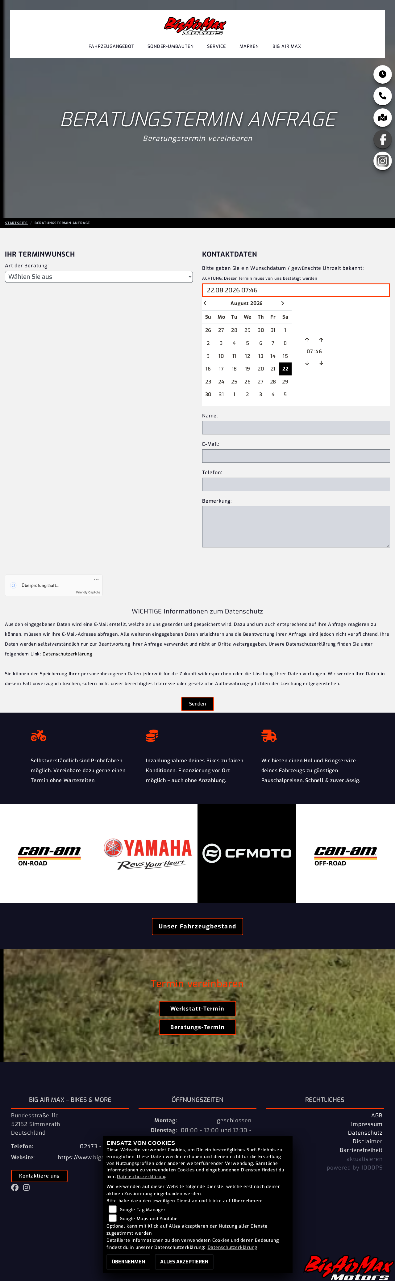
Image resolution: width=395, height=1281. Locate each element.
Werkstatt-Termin (197, 1008)
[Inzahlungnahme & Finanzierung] (197, 734)
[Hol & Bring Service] (312, 734)
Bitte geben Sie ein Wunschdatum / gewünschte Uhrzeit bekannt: (283, 268)
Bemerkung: (217, 501)
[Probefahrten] (82, 734)
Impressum (367, 1124)
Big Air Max (286, 46)
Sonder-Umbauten (170, 46)
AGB (377, 1115)
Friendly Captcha (88, 592)
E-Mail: (210, 444)
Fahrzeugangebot (111, 46)
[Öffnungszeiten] (382, 74)
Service (216, 46)
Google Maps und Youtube (148, 1219)
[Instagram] (382, 161)
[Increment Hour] (307, 340)
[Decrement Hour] (307, 363)
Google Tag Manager (142, 1210)
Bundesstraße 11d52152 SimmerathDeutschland (35, 1124)
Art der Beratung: (27, 265)
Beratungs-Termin (197, 1027)
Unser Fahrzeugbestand (197, 926)
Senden (197, 704)
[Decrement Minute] (321, 363)
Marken (249, 46)
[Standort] (382, 117)
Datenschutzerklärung (67, 654)
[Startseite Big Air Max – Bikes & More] (195, 24)
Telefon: (212, 472)
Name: (210, 415)
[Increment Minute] (321, 340)
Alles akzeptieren (184, 1261)
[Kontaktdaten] (382, 96)
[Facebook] (382, 139)
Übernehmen (128, 1261)
